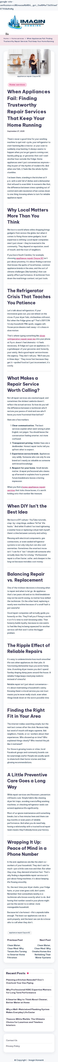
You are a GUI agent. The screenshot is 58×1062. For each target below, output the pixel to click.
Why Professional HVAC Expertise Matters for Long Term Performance (28, 991)
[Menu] (7, 34)
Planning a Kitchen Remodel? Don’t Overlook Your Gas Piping (25, 981)
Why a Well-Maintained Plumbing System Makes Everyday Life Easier (27, 1011)
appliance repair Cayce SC (29, 258)
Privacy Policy (13, 1046)
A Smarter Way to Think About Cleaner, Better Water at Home (27, 1001)
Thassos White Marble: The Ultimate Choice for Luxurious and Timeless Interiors (25, 1022)
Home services (17, 85)
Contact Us (11, 1040)
